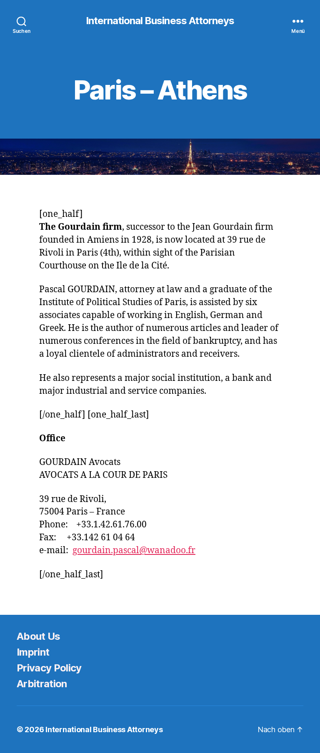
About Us (38, 636)
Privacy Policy (49, 668)
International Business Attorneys (160, 21)
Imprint (33, 652)
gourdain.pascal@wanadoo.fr (133, 550)
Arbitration (42, 684)
